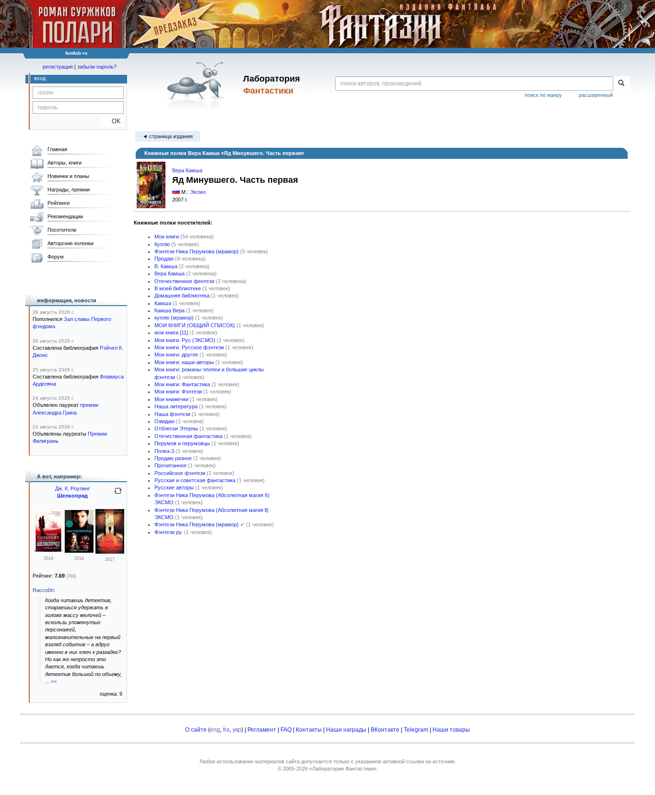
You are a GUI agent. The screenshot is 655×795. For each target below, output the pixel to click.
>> (54, 681)
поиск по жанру (543, 95)
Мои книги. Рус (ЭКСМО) (184, 340)
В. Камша (165, 266)
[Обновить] (118, 495)
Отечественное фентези (184, 281)
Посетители (61, 230)
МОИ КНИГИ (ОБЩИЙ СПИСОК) (194, 325)
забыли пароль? (97, 67)
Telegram (416, 729)
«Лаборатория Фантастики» (342, 768)
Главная (57, 149)
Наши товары (451, 729)
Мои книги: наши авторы (184, 362)
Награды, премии (68, 189)
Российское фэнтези (179, 473)
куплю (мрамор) (174, 317)
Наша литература (176, 406)
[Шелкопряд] (48, 551)
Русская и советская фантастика (194, 480)
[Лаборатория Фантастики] (197, 85)
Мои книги (166, 236)
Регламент (261, 729)
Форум (55, 257)
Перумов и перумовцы (182, 443)
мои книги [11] (171, 332)
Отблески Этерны (176, 428)
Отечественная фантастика (188, 436)
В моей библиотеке (177, 288)
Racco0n (43, 590)
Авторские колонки (70, 243)
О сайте (196, 729)
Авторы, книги (64, 163)
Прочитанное (170, 465)
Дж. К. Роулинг (72, 488)
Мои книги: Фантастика (182, 384)
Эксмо (198, 192)
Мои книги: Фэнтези (178, 391)
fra (226, 729)
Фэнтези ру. (168, 532)
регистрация (58, 67)
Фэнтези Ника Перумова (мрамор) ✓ (199, 524)
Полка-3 (164, 451)
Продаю (164, 258)
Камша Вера (169, 310)
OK (112, 121)
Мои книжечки (171, 399)
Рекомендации (65, 216)
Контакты (309, 729)
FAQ (286, 729)
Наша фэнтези (172, 414)
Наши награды (346, 729)
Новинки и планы (68, 176)
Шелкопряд (72, 495)
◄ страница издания (167, 136)
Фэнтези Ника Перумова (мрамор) (196, 251)
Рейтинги (58, 203)
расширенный (596, 95)
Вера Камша (187, 170)
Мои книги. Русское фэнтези (189, 347)
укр (237, 729)
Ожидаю (164, 421)
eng (215, 729)
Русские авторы (174, 487)
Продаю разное (173, 458)
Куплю (162, 244)
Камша (162, 303)
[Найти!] (621, 83)
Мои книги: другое (176, 354)
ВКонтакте (385, 729)
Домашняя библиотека (182, 295)
